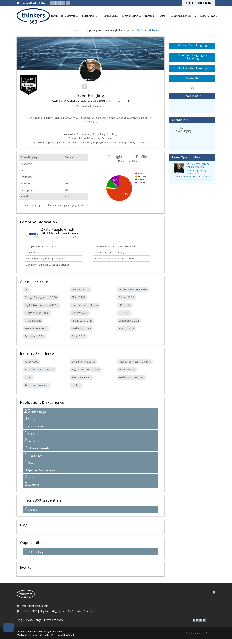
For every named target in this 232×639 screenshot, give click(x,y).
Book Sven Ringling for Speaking (192, 56)
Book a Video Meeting (192, 68)
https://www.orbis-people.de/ (58, 237)
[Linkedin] (52, 3)
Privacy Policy (33, 620)
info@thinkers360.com (36, 3)
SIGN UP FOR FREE (194, 3)
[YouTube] (68, 3)
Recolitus (210, 633)
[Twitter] (57, 3)
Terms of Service (54, 620)
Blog (19, 620)
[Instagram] (62, 3)
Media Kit (192, 78)
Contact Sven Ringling (192, 45)
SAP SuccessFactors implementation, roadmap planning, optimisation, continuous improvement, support (192, 170)
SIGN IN (207, 3)
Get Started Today (148, 30)
